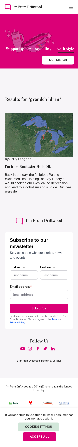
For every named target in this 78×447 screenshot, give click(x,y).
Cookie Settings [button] (38, 426)
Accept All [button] (39, 436)
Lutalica (57, 361)
